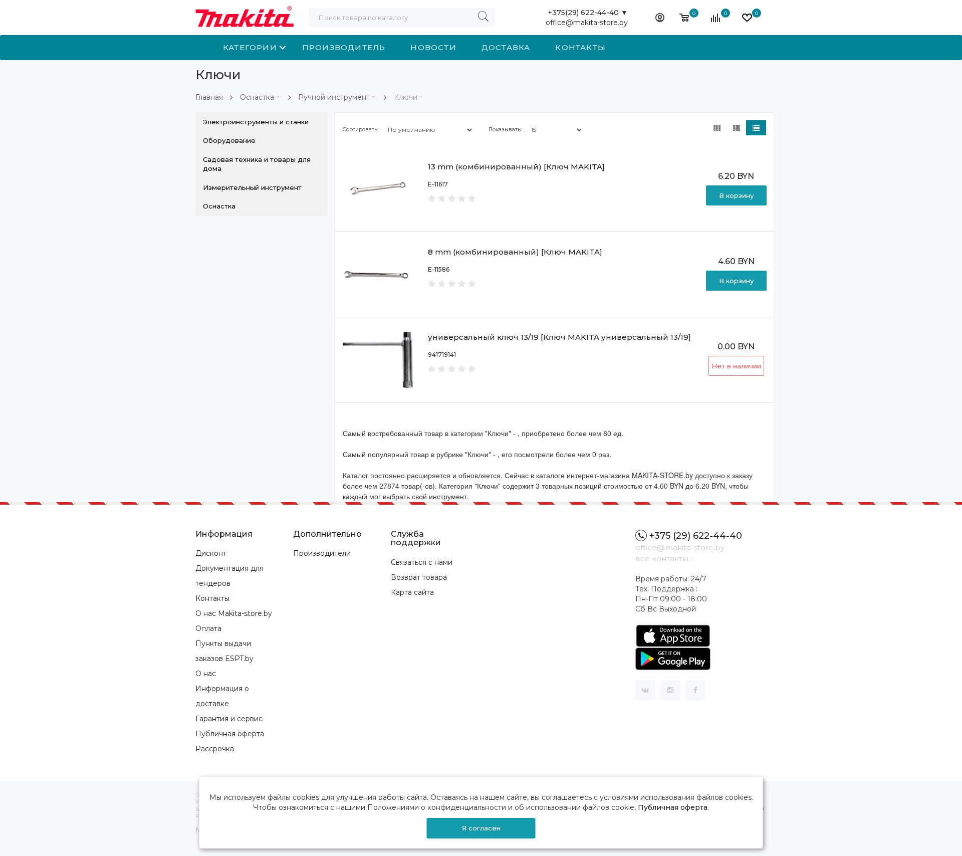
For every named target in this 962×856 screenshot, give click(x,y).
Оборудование (229, 140)
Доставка (506, 47)
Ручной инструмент (334, 97)
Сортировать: (360, 129)
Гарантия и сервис (229, 718)
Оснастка (257, 97)
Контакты (580, 47)
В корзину (736, 195)
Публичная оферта (229, 733)
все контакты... (664, 558)
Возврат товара (419, 577)
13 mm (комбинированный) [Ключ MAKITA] (516, 166)
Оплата (208, 628)
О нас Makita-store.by (233, 613)
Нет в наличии (736, 366)
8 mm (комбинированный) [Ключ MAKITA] (515, 252)
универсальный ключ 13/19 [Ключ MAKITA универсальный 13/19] (559, 337)
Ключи (405, 97)
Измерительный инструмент (252, 187)
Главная (209, 97)
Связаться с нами (421, 562)
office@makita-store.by (587, 22)
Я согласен (481, 828)
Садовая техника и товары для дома (257, 164)
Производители (322, 553)
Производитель (344, 47)
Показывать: (505, 129)
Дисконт (210, 553)
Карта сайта (412, 592)
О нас (205, 673)
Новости (433, 47)
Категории (250, 47)
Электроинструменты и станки (256, 122)
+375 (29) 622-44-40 (695, 535)
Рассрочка (214, 748)
